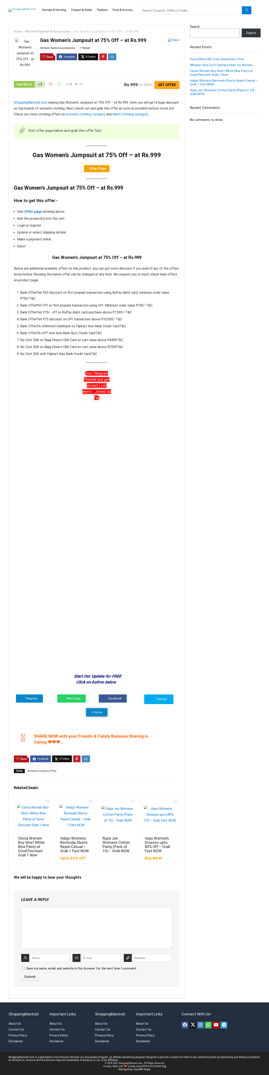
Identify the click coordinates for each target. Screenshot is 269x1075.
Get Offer (167, 85)
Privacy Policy (18, 1035)
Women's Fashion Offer (42, 771)
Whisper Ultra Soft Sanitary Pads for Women (221, 65)
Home (18, 31)
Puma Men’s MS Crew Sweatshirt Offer (217, 59)
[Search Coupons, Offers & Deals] (246, 10)
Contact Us (16, 1029)
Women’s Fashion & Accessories (47, 31)
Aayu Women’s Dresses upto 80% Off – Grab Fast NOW (157, 844)
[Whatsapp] (208, 1025)
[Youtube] (216, 1025)
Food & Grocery (123, 10)
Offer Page (97, 168)
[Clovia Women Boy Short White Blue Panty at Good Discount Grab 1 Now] (33, 816)
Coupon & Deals (81, 10)
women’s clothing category (85, 114)
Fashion (102, 10)
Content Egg (159, 1066)
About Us (15, 1023)
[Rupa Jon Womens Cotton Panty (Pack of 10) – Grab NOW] (118, 816)
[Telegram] (223, 1025)
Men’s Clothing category (130, 114)
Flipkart (86, 48)
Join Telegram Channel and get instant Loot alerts (96, 385)
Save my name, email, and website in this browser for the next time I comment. (81, 968)
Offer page (33, 212)
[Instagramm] (200, 1025)
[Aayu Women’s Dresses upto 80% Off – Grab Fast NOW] (160, 816)
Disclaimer (16, 1041)
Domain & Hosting (54, 10)
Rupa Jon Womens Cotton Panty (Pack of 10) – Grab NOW (116, 844)
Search (195, 27)
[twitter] (192, 1025)
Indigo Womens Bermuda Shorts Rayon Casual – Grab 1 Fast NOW (74, 844)
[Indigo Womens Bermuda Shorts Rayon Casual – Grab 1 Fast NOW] (75, 816)
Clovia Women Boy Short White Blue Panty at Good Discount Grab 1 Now (31, 846)
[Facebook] (185, 1025)
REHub (145, 1066)
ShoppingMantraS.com (30, 102)
